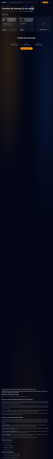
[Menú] (50, 2)
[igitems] (4, 2)
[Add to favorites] (5, 18)
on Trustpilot (28, 11)
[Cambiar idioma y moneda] (41, 2)
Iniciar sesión (45, 2)
